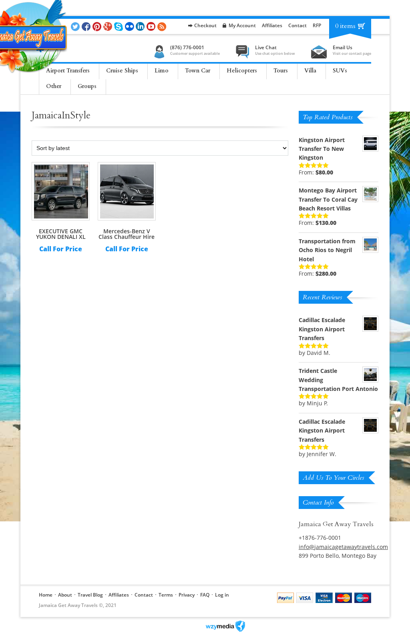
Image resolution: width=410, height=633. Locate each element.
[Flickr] (130, 26)
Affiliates (272, 25)
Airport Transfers (68, 70)
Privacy (187, 594)
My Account (242, 25)
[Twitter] (76, 26)
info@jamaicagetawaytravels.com (343, 547)
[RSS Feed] (162, 26)
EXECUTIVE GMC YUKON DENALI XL (61, 233)
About (65, 594)
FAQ (204, 594)
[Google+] (108, 26)
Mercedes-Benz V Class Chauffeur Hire (126, 233)
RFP (317, 25)
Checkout (205, 25)
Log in (222, 594)
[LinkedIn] (141, 26)
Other (53, 86)
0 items (345, 26)
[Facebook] (87, 26)
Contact (297, 25)
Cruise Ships (122, 70)
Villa (310, 70)
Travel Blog (90, 594)
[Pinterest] (97, 26)
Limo (162, 70)
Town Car (197, 70)
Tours (280, 70)
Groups (87, 86)
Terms (166, 594)
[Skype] (119, 26)
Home (45, 594)
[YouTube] (152, 26)
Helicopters (242, 70)
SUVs (340, 70)
